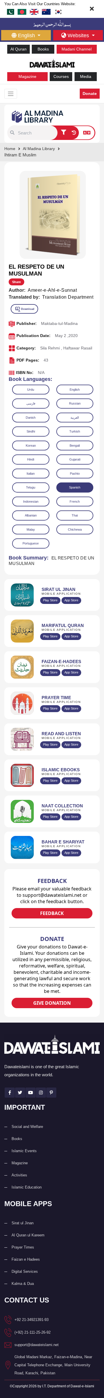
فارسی (30, 403)
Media (85, 76)
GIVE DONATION (52, 1003)
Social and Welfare (27, 1126)
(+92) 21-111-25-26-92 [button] (32, 1332)
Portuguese (31, 543)
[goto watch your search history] (74, 132)
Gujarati (74, 459)
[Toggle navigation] (10, 94)
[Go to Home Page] (52, 62)
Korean (31, 445)
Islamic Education (27, 1187)
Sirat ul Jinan (23, 1223)
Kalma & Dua (23, 1283)
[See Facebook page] (10, 1093)
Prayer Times (23, 1247)
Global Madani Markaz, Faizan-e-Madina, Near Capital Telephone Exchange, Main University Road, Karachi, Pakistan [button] (53, 1365)
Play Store (50, 600)
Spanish (74, 487)
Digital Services (25, 1271)
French (75, 501)
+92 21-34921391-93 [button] (31, 1319)
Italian (31, 473)
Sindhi (31, 431)
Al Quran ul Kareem (28, 1235)
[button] (12, 133)
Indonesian (30, 501)
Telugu (30, 487)
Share (16, 282)
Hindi (30, 459)
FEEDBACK (52, 913)
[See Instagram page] (41, 1093)
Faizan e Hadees (26, 1259)
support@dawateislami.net (36, 1345)
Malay (31, 529)
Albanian (31, 515)
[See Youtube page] (30, 1093)
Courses (61, 76)
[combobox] (36, 133)
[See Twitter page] (20, 1093)
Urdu (30, 389)
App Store (71, 600)
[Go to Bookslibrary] (38, 116)
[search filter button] (63, 132)
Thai (75, 515)
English (75, 389)
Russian (75, 403)
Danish (31, 417)
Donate (90, 93)
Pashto (75, 473)
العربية (74, 417)
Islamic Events (24, 1151)
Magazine (27, 76)
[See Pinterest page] (51, 1093)
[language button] (87, 132)
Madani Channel (77, 49)
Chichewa (75, 529)
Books (43, 49)
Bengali (75, 445)
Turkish (74, 431)
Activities (19, 1175)
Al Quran (18, 49)
